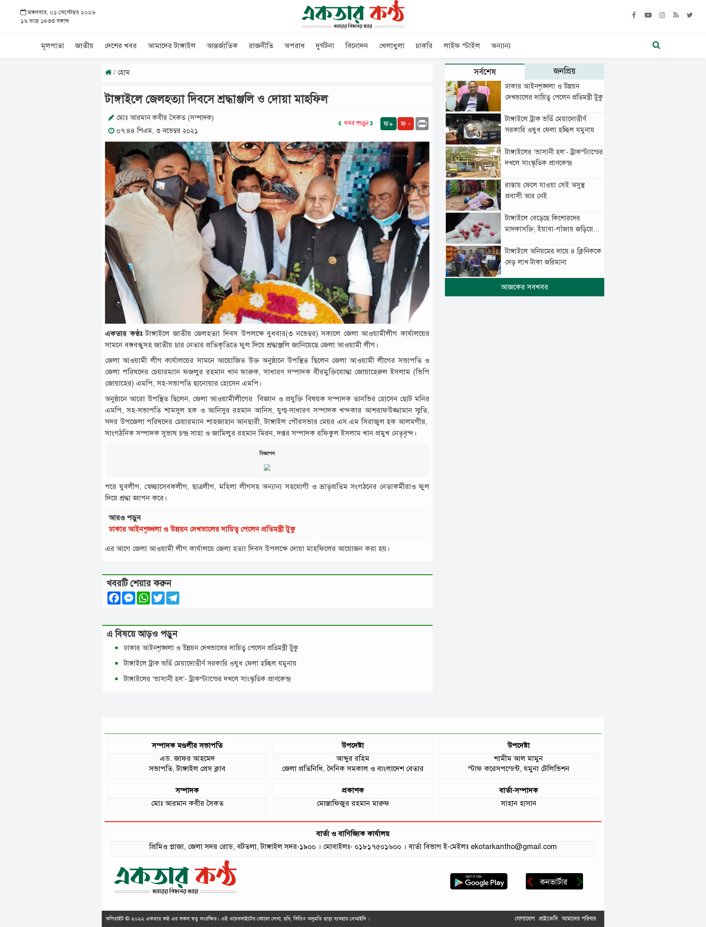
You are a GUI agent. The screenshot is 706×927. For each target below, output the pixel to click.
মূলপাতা (52, 45)
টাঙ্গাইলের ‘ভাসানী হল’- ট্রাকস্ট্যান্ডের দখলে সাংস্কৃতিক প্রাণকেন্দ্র (209, 679)
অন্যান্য (501, 45)
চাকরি (424, 45)
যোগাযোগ (525, 918)
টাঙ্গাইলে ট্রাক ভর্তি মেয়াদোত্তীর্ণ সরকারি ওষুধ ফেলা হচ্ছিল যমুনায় (210, 663)
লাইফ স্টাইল (462, 45)
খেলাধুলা (391, 45)
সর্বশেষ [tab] (485, 72)
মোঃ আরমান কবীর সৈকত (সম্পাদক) (165, 117)
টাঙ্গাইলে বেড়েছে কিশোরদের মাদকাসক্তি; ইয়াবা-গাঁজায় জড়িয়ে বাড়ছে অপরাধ (549, 229)
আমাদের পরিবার (579, 918)
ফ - (406, 123)
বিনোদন (356, 45)
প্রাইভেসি (548, 918)
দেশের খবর (121, 45)
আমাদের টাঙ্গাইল (172, 45)
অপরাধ (294, 45)
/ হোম (121, 72)
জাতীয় (84, 45)
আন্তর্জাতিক (222, 45)
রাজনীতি (261, 45)
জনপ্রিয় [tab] (565, 71)
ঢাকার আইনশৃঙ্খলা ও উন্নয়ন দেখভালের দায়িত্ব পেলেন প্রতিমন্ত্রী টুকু (202, 529)
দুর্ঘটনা (325, 45)
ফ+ (388, 123)
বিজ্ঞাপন (267, 453)
